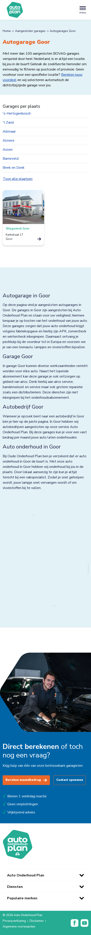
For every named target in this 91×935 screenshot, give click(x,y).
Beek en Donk (14, 167)
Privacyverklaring (14, 921)
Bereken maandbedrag (23, 780)
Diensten (15, 886)
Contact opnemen (69, 780)
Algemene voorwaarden (19, 927)
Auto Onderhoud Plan (25, 875)
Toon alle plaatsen (17, 178)
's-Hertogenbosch (17, 113)
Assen (8, 149)
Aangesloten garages (30, 31)
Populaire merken (22, 898)
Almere (8, 140)
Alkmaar (9, 131)
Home (7, 31)
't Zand (8, 122)
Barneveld (11, 158)
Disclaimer (37, 921)
